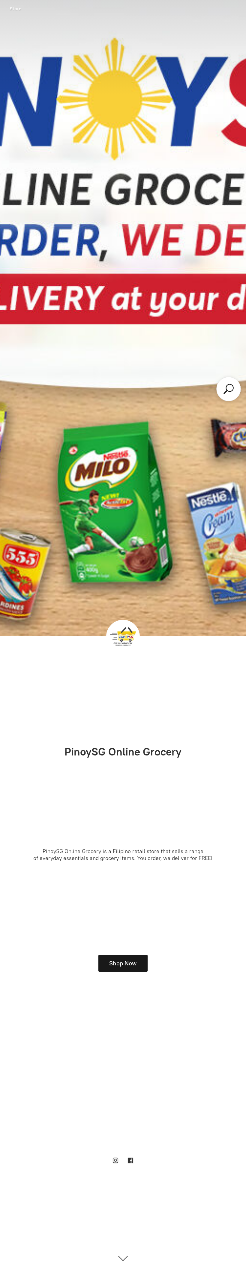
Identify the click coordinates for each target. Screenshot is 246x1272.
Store (16, 9)
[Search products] (228, 389)
